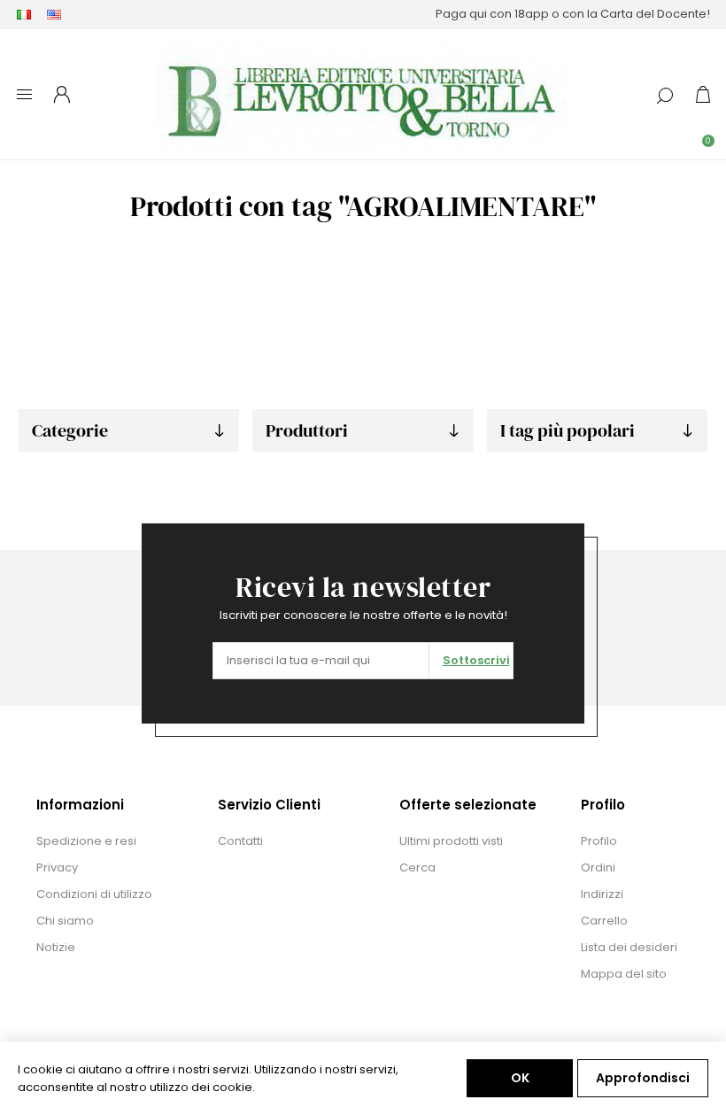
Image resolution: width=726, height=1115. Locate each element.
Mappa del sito (624, 973)
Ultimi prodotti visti (451, 840)
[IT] (24, 14)
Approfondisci (643, 1078)
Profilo (599, 840)
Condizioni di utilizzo (94, 894)
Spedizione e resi (86, 840)
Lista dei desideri (629, 947)
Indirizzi (602, 894)
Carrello (604, 920)
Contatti (240, 840)
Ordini (598, 867)
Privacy (57, 867)
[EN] (54, 14)
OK (520, 1078)
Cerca (417, 867)
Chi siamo (65, 920)
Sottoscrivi (476, 660)
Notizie (55, 947)
